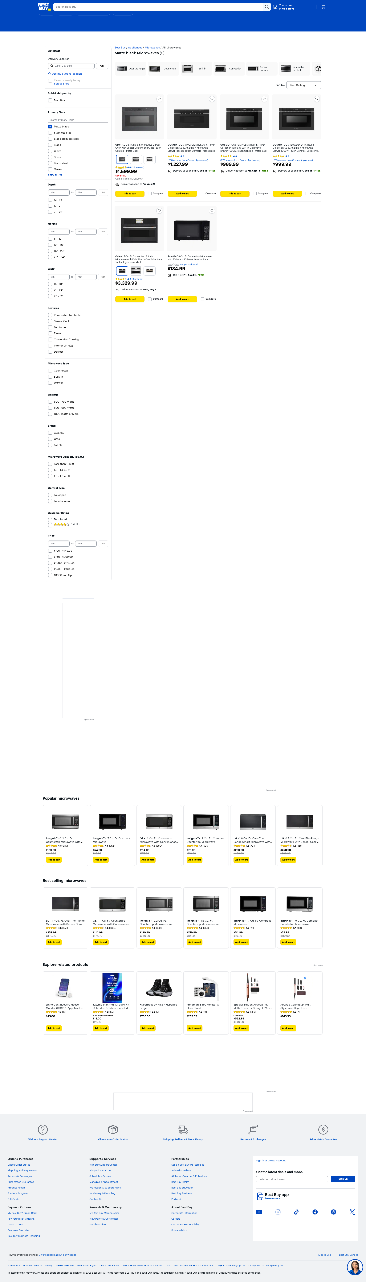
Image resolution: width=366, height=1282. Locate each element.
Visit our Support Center (103, 1164)
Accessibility (14, 1265)
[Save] (159, 99)
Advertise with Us (181, 1170)
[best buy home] (44, 7)
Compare (158, 193)
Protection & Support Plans (105, 1187)
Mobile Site (324, 1254)
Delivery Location (58, 58)
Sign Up (343, 1178)
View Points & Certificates (103, 1218)
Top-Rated (60, 519)
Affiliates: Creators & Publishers (189, 1176)
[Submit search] (267, 7)
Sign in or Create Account (271, 1160)
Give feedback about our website (57, 1254)
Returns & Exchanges (20, 1176)
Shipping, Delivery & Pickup (23, 1170)
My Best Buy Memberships (104, 1212)
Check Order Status (19, 1164)
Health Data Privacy (109, 1265)
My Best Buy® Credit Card (22, 1212)
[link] (57, 845)
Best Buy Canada (348, 1254)
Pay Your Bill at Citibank (21, 1218)
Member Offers (97, 1224)
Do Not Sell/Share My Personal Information (143, 1265)
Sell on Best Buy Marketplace (187, 1164)
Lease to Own (15, 1224)
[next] (320, 835)
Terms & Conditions (32, 1265)
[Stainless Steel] (136, 159)
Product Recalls (16, 1187)
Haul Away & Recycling (102, 1193)
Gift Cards (13, 1199)
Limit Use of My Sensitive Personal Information (190, 1265)
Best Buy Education (182, 1187)
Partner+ (176, 1199)
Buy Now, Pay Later (19, 1230)
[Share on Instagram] (278, 1212)
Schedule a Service (100, 1176)
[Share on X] (352, 1212)
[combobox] (303, 85)
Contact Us (95, 1199)
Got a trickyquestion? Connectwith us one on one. (329, 1267)
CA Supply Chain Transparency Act (266, 1265)
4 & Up (75, 524)
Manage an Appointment (103, 1181)
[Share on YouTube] (259, 1212)
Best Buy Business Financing (24, 1235)
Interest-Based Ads (64, 1265)
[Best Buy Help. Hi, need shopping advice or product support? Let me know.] (355, 1267)
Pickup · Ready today (67, 80)
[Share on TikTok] (296, 1212)
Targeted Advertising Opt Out (231, 1265)
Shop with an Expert (100, 1170)
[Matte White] (150, 159)
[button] (283, 6)
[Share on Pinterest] (334, 1212)
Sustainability (179, 1230)
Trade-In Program (18, 1193)
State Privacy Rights (86, 1265)
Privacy (48, 1265)
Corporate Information (184, 1212)
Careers (175, 1218)
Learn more (272, 1198)
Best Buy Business (181, 1193)
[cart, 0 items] (323, 7)
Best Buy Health (180, 1181)
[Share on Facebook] (315, 1212)
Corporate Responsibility (185, 1224)
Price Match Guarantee (21, 1181)
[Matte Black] (122, 159)
